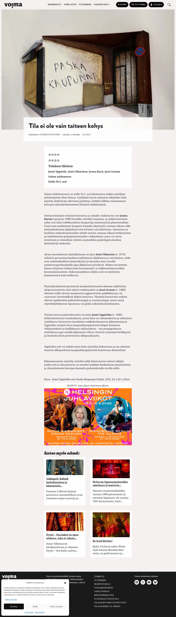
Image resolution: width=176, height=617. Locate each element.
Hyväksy (14, 607)
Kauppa (122, 4)
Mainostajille (102, 584)
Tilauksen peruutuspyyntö (110, 602)
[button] (65, 582)
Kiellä (35, 607)
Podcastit (70, 4)
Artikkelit (54, 4)
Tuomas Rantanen (49, 134)
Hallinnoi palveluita (11, 599)
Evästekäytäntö (29, 612)
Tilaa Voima (138, 4)
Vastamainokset (103, 588)
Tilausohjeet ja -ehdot (107, 606)
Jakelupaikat (102, 591)
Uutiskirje (85, 4)
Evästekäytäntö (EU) (106, 599)
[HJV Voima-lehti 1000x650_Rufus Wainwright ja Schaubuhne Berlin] (88, 416)
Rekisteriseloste (40, 612)
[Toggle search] (169, 4)
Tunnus (157, 4)
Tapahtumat (101, 4)
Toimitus (99, 576)
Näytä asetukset (56, 607)
